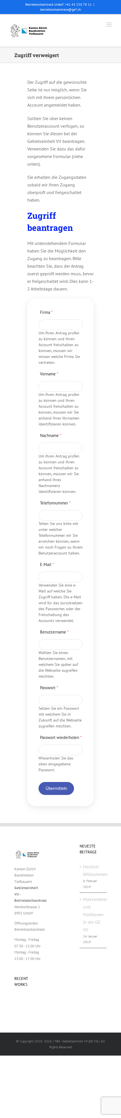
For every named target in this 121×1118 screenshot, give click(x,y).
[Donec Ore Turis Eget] (14, 1000)
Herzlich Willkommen (93, 870)
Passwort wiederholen (61, 737)
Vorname (49, 374)
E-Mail (47, 564)
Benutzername (54, 632)
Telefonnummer (55, 503)
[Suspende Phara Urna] (16, 1000)
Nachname (50, 435)
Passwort (49, 687)
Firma (46, 312)
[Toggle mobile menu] (110, 25)
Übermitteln (56, 788)
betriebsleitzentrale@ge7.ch (60, 9)
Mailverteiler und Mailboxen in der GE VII (93, 914)
